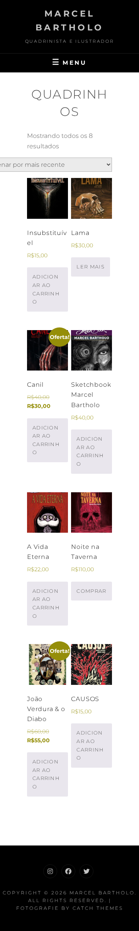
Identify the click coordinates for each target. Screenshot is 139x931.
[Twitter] (86, 871)
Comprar (91, 591)
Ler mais (90, 266)
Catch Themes (98, 908)
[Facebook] (68, 871)
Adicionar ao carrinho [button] (46, 289)
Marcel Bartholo (102, 893)
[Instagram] (50, 871)
